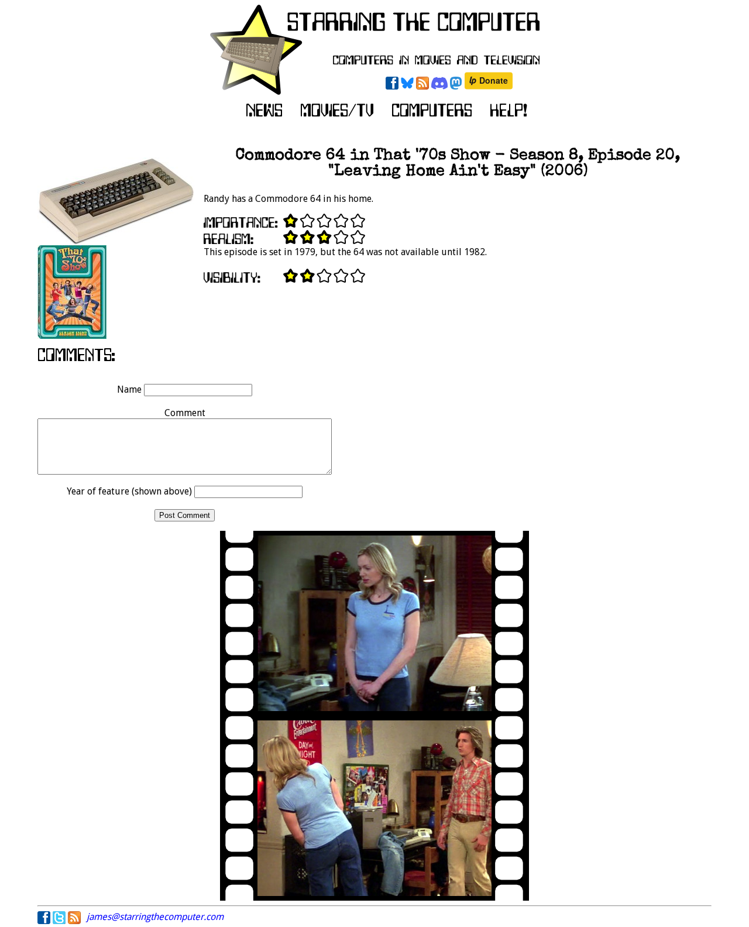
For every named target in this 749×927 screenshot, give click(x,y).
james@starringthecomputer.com (155, 916)
